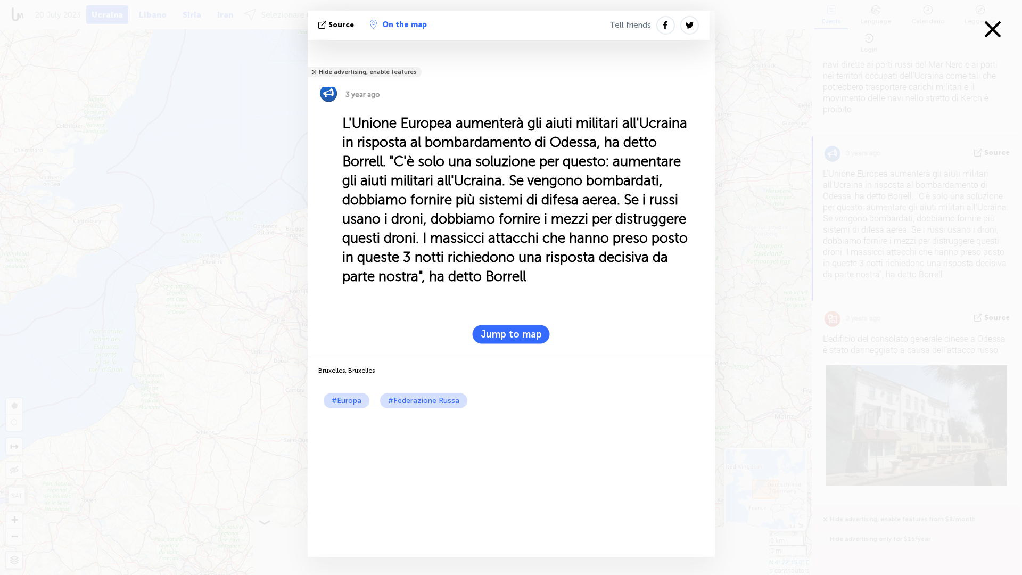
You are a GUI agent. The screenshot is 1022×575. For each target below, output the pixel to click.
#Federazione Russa (423, 400)
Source (341, 25)
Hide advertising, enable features (367, 72)
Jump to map (511, 334)
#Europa (346, 400)
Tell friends (630, 25)
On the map (404, 24)
